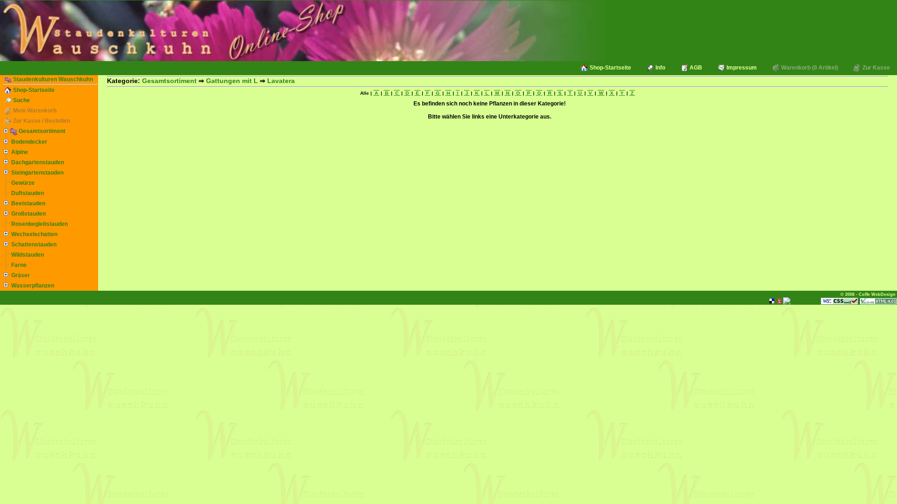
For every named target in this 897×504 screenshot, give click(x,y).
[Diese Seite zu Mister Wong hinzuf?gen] (779, 300)
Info (659, 67)
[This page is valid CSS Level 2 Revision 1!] (839, 300)
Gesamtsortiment (41, 131)
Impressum (741, 67)
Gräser (20, 275)
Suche (21, 100)
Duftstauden (27, 193)
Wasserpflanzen (32, 285)
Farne (18, 265)
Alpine (19, 152)
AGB (695, 67)
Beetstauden (27, 203)
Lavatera (281, 80)
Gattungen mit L (232, 80)
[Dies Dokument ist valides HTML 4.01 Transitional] (878, 300)
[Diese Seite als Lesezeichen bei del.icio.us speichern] (771, 300)
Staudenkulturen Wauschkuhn (52, 79)
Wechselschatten (33, 234)
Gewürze (22, 183)
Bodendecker (28, 142)
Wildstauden (27, 255)
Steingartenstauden (37, 172)
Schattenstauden (33, 244)
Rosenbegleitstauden (39, 224)
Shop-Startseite (609, 67)
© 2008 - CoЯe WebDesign (868, 294)
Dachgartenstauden (37, 162)
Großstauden (28, 213)
